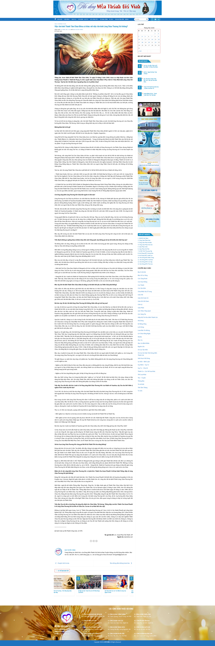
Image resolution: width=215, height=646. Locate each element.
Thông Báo (141, 381)
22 (155, 42)
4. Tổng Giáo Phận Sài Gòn (145, 244)
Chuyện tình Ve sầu (63, 563)
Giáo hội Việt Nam (143, 301)
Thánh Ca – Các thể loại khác (146, 371)
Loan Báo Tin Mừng (144, 330)
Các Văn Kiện (142, 288)
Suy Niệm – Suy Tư (83, 19)
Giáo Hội (59, 19)
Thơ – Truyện (142, 378)
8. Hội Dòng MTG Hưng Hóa (145, 253)
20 (149, 42)
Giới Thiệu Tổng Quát (144, 311)
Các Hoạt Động (142, 282)
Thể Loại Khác (142, 374)
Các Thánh (141, 285)
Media (126, 19)
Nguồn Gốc (141, 346)
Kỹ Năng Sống (104, 19)
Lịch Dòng (141, 327)
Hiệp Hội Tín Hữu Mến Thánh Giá (147, 317)
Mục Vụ (74, 19)
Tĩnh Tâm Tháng (142, 387)
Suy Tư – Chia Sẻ (143, 368)
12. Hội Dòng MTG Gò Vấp (145, 262)
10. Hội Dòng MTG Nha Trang (146, 257)
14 (152, 39)
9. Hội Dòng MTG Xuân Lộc (145, 255)
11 (142, 39)
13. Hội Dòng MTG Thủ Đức (145, 264)
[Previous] (57, 582)
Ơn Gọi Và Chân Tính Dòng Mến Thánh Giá (147, 354)
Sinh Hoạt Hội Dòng (144, 358)
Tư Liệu (111, 19)
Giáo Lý (56, 23)
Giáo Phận (141, 308)
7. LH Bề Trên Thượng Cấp (145, 251)
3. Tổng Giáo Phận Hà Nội (145, 242)
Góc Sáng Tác (94, 19)
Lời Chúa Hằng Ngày (144, 333)
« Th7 (140, 51)
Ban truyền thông (78, 29)
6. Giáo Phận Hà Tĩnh (143, 249)
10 (139, 39)
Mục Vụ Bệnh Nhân (143, 343)
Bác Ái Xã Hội (142, 272)
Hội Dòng (66, 19)
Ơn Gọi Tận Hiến (119, 19)
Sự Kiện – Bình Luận (144, 361)
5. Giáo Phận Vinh (142, 247)
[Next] (129, 582)
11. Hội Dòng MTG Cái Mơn (145, 259)
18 (142, 42)
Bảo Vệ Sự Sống (143, 275)
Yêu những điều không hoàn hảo (120, 563)
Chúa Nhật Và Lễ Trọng (145, 291)
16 (158, 39)
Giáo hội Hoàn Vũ (143, 298)
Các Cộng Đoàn (142, 278)
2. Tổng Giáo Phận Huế (144, 240)
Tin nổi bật (60, 23)
